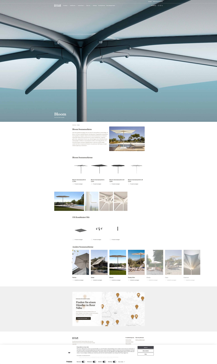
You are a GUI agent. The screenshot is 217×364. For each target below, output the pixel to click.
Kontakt (150, 1)
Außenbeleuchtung (129, 341)
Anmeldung (153, 5)
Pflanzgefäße (128, 343)
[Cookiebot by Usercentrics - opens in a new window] (69, 362)
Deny (146, 354)
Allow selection (146, 350)
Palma (83, 132)
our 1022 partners (83, 348)
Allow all (145, 347)
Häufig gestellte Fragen (140, 339)
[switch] (94, 362)
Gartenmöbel (128, 339)
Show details (120, 361)
